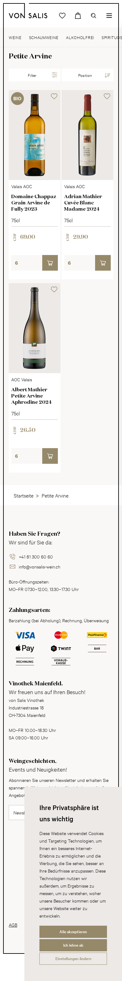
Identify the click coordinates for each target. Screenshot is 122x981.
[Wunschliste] (62, 15)
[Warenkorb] (78, 15)
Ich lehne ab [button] (73, 945)
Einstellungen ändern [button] (73, 958)
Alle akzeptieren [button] (73, 931)
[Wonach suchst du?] (93, 15)
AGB (13, 925)
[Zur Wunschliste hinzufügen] (54, 96)
